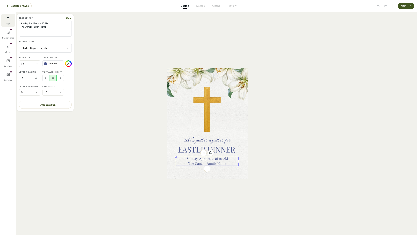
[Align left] (46, 78)
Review (232, 6)
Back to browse (20, 6)
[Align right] (60, 78)
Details (200, 6)
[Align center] (53, 78)
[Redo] (385, 6)
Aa (36, 78)
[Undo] (378, 6)
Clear (69, 18)
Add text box (48, 104)
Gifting (216, 6)
